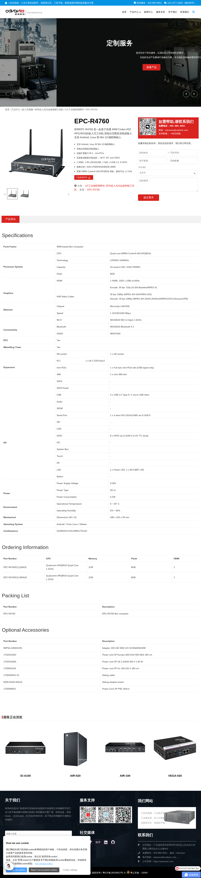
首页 (7, 109)
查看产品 (14, 67)
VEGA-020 (175, 775)
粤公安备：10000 (139, 872)
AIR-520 (75, 775)
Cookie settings (70, 870)
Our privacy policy (44, 863)
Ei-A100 (25, 775)
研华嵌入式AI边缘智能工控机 (49, 109)
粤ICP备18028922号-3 (113, 872)
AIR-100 (125, 775)
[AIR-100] (125, 748)
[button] (194, 94)
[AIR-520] (75, 748)
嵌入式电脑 (27, 109)
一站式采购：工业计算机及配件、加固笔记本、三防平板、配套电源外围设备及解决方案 (50, 3)
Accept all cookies (16, 870)
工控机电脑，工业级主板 (153, 813)
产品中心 (15, 109)
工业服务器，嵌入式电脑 (153, 818)
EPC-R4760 (93, 189)
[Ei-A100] (25, 748)
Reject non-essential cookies (44, 870)
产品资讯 (10, 219)
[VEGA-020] (174, 748)
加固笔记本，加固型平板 (153, 823)
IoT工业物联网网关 (74, 109)
